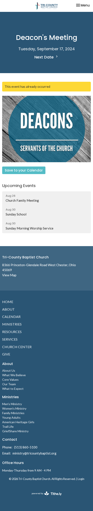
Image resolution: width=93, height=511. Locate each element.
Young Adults (11, 417)
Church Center (17, 347)
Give (6, 354)
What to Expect (13, 388)
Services (10, 339)
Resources (12, 332)
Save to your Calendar (24, 170)
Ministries (12, 324)
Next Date (44, 57)
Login (81, 479)
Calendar (11, 316)
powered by (44, 497)
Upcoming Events (19, 185)
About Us (8, 370)
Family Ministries (13, 413)
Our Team (9, 384)
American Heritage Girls (18, 422)
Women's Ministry (14, 408)
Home (7, 302)
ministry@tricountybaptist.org (34, 453)
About (8, 309)
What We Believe (14, 375)
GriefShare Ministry (15, 431)
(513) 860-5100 (25, 447)
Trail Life (8, 426)
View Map (9, 275)
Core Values (10, 379)
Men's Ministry (12, 404)
